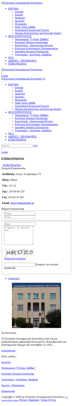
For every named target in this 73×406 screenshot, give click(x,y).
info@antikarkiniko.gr (22, 203)
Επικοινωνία (8, 391)
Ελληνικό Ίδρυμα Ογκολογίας (17, 373)
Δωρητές (6, 362)
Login (4, 75)
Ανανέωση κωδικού (15, 258)
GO (35, 145)
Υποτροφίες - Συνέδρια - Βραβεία (19, 379)
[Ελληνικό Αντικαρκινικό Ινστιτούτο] (21, 2)
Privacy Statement (29, 400)
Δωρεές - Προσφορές (13, 385)
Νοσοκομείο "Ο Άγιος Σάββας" (18, 368)
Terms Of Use (48, 400)
